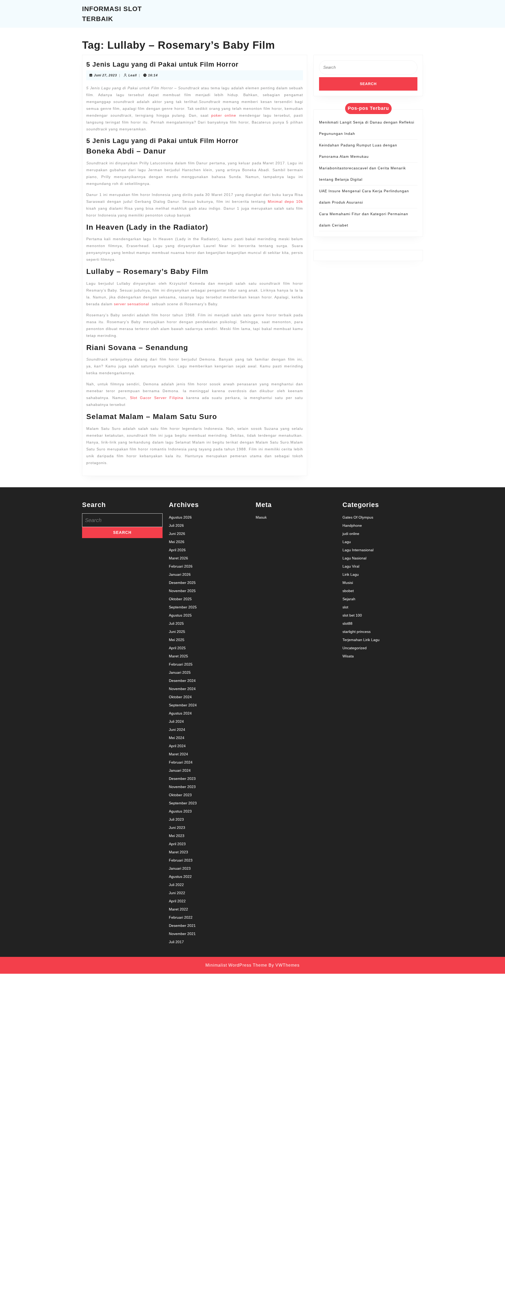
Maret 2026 (178, 558)
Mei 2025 (176, 640)
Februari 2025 (181, 664)
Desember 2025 (182, 582)
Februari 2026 (181, 566)
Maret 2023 (178, 852)
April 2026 (177, 550)
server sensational (131, 304)
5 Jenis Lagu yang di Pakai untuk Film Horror (162, 64)
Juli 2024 (176, 721)
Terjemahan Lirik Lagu (361, 640)
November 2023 (182, 787)
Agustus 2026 (180, 517)
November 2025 (182, 591)
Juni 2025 (177, 631)
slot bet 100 (352, 615)
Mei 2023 (176, 836)
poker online (223, 115)
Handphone (352, 525)
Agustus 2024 (180, 713)
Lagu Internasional (357, 550)
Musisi (347, 582)
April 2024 (177, 746)
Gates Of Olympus (357, 517)
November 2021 (182, 934)
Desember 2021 (182, 925)
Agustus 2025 (180, 615)
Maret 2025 (178, 656)
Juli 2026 (176, 525)
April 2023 (177, 844)
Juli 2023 (176, 819)
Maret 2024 (178, 754)
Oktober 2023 (180, 795)
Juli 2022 (176, 885)
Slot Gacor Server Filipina (157, 398)
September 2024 (183, 705)
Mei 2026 (176, 542)
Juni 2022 (177, 893)
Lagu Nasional (354, 558)
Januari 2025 (180, 672)
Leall (132, 75)
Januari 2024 (180, 770)
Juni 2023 (177, 827)
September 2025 (183, 607)
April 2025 (177, 648)
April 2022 (177, 901)
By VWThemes (284, 965)
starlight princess (356, 631)
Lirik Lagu (350, 574)
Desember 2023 (182, 778)
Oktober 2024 (180, 697)
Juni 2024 (177, 729)
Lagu (346, 542)
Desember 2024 (182, 680)
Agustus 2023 (180, 811)
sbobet (348, 591)
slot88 (347, 623)
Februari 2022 (181, 917)
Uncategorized (354, 648)
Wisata (348, 656)
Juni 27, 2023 (105, 75)
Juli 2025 (176, 623)
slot (345, 607)
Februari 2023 (181, 860)
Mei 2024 (176, 738)
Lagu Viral (350, 566)
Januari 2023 (180, 868)
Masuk (261, 517)
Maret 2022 (178, 909)
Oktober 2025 (180, 599)
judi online (350, 534)
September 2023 (183, 803)
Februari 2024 (181, 762)
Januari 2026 (180, 574)
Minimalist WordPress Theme (236, 965)
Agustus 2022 (180, 876)
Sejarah (348, 599)
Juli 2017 (176, 942)
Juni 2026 (177, 534)
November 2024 (182, 689)
